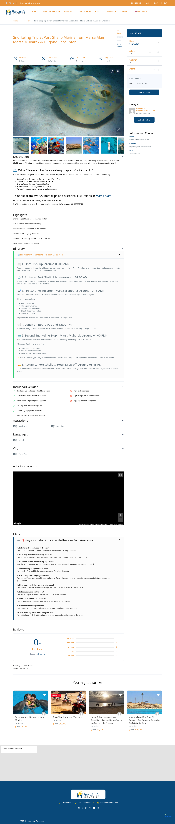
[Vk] (90, 808)
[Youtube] (93, 808)
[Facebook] (78, 808)
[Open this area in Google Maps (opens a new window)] (18, 523)
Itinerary (19, 248)
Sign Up (156, 3)
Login (147, 3)
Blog (97, 11)
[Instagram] (86, 808)
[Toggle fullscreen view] (120, 475)
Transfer (110, 11)
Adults (132, 51)
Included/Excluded (25, 387)
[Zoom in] (120, 515)
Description (21, 156)
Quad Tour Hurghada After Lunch (68, 717)
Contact (124, 11)
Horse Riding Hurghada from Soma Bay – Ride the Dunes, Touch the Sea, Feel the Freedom (106, 720)
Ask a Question (144, 120)
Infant (132, 68)
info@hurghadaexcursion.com (30, 3)
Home (34, 11)
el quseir (26, 21)
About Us (68, 11)
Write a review (19, 668)
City (15, 448)
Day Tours (83, 11)
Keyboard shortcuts (84, 524)
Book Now (144, 92)
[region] (68, 498)
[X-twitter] (82, 808)
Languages (20, 434)
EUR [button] (165, 3)
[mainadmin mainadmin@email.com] (44, 714)
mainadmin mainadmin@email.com (145, 109)
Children (133, 60)
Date (131, 41)
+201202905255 (135, 3)
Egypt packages (50, 11)
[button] (118, 130)
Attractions (20, 420)
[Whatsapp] (97, 808)
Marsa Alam (103, 196)
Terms (111, 524)
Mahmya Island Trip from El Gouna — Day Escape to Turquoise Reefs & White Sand (144, 720)
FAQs (16, 534)
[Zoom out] (120, 520)
